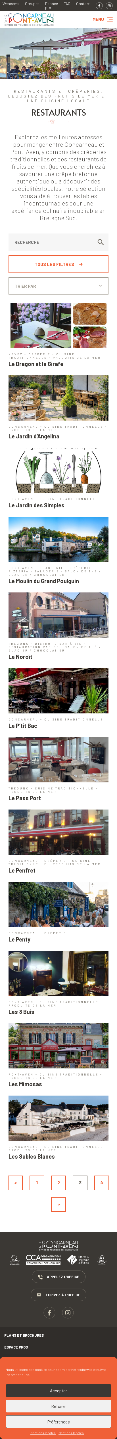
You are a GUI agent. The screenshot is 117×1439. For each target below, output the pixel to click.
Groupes (32, 4)
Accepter (58, 1390)
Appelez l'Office (63, 1276)
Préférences (58, 1421)
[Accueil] (29, 26)
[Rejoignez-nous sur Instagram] (109, 5)
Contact (83, 4)
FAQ (67, 4)
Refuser (58, 1406)
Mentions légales (43, 1433)
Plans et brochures (24, 1335)
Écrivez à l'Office (63, 1295)
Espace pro (51, 6)
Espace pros (16, 1347)
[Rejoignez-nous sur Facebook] (99, 5)
